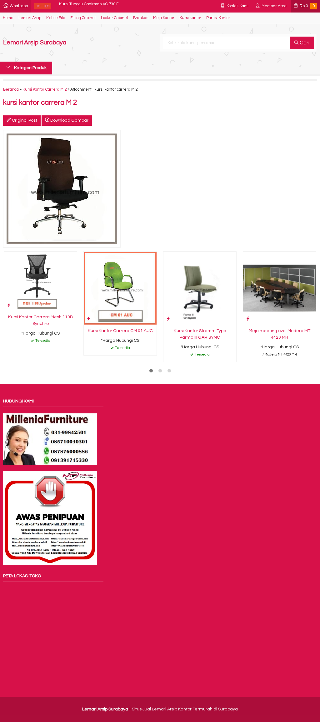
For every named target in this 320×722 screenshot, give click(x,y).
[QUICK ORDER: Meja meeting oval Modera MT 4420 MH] (248, 319)
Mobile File (55, 18)
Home (8, 18)
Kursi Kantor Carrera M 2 (44, 90)
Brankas (140, 18)
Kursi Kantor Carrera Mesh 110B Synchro (40, 320)
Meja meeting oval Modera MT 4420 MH (279, 334)
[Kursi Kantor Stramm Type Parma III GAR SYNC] (199, 288)
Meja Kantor (163, 18)
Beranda (11, 90)
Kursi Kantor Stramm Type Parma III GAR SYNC (200, 334)
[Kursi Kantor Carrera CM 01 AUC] (120, 288)
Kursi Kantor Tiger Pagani (82, 6)
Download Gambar (68, 120)
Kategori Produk (30, 68)
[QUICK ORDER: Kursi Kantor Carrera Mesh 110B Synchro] (9, 305)
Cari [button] (303, 43)
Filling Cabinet (83, 18)
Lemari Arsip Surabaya (34, 42)
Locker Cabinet (114, 18)
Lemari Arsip (29, 18)
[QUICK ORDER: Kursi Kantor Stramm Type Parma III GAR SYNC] (168, 319)
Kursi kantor (190, 18)
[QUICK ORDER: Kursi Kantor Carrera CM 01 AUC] (88, 319)
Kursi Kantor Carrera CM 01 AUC (120, 331)
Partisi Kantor (218, 18)
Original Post (24, 120)
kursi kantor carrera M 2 (40, 102)
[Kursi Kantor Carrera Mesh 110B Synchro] (40, 281)
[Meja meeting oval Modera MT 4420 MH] (279, 288)
